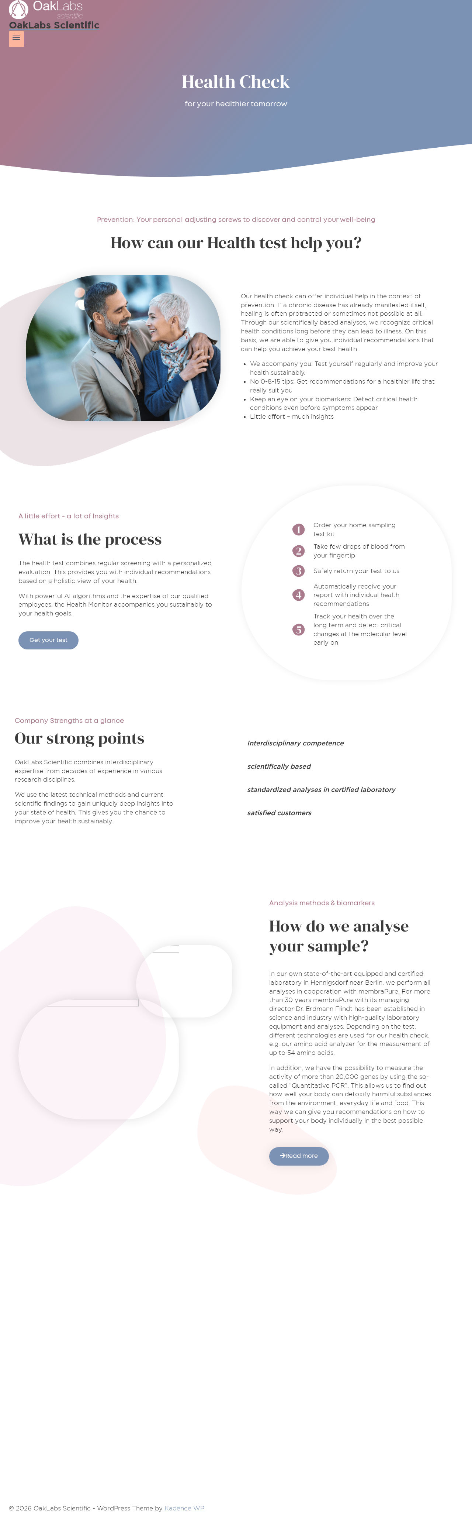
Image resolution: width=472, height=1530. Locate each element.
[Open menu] (16, 39)
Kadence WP (184, 1508)
